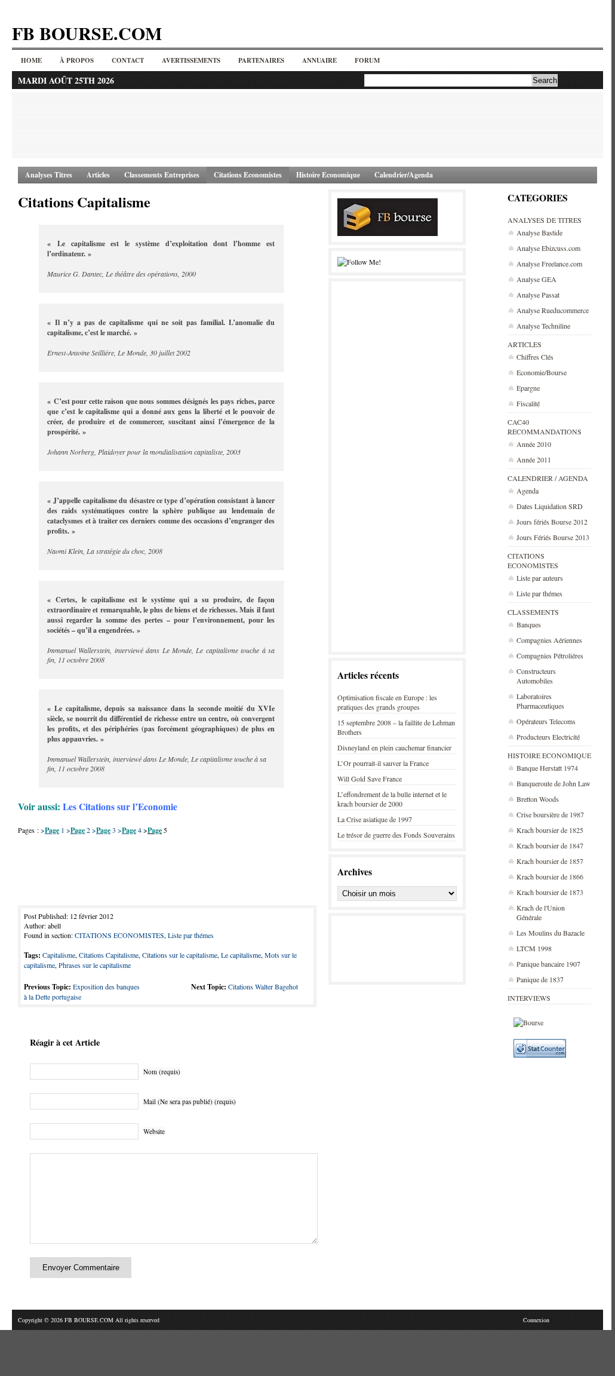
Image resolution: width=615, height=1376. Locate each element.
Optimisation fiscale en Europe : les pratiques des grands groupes (387, 702)
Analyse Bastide (539, 232)
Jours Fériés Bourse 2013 (552, 537)
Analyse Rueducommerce (552, 310)
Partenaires (261, 60)
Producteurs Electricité (548, 736)
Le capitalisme (241, 955)
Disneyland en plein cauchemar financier (394, 747)
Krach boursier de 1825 (549, 830)
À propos (77, 60)
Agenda (527, 490)
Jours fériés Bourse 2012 (552, 521)
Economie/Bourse (541, 372)
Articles (98, 175)
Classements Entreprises (161, 175)
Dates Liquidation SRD (549, 506)
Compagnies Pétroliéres (549, 655)
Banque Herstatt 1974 (547, 768)
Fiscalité (528, 403)
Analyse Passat (537, 294)
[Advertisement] (307, 125)
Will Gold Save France (369, 778)
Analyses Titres (48, 175)
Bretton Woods (537, 799)
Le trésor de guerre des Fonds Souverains (396, 834)
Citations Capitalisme (84, 201)
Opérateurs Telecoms (546, 721)
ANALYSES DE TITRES (545, 220)
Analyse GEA (536, 279)
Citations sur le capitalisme (179, 955)
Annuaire (319, 60)
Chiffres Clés (535, 356)
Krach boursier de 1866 (549, 876)
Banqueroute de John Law (553, 783)
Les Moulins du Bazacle (550, 932)
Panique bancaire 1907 (548, 964)
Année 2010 (533, 444)
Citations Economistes (248, 175)
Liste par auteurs (539, 578)
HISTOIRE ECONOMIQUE (549, 755)
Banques (528, 624)
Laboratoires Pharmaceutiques (540, 700)
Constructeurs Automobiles (536, 675)
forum (367, 60)
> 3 (104, 830)
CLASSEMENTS (533, 612)
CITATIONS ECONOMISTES (533, 560)
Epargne (528, 388)
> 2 (78, 830)
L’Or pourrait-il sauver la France (383, 763)
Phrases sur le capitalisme (95, 965)
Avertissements (191, 60)
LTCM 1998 (534, 948)
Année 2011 (533, 459)
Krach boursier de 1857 (549, 861)
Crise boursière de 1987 (550, 814)
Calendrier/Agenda (403, 175)
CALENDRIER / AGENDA (548, 478)
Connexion (536, 1320)
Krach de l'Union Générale (540, 912)
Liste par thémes (539, 593)
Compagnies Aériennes (549, 640)
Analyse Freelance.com (549, 263)
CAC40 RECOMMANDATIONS (545, 426)
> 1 (52, 830)
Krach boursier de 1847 (549, 845)
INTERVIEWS (529, 998)
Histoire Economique (328, 175)
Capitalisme (58, 955)
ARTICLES (525, 344)
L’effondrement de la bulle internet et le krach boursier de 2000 (392, 798)
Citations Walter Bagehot (263, 986)
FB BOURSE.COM (87, 33)
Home (31, 60)
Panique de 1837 (540, 979)
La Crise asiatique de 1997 (374, 819)
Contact (128, 60)
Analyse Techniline (543, 325)
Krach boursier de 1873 (549, 892)
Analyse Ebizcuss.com (548, 248)
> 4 (130, 830)
